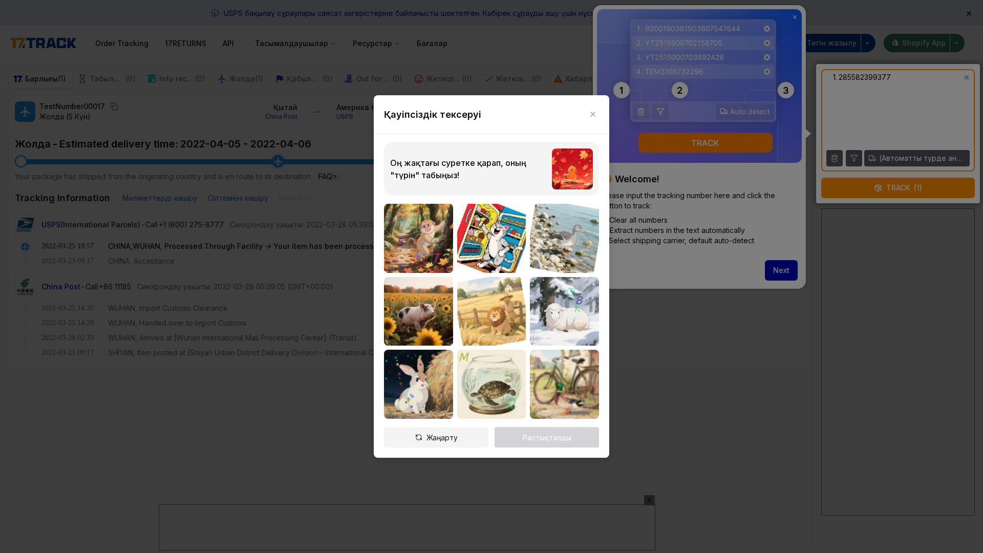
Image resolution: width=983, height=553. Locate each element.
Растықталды (547, 437)
